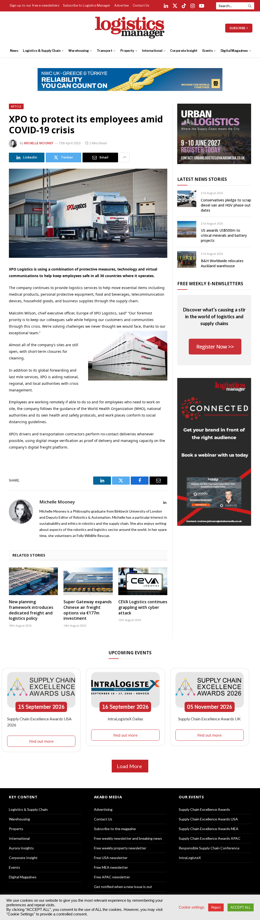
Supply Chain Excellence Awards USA (208, 819)
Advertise (121, 5)
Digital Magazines (234, 51)
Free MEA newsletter (111, 867)
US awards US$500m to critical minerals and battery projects (224, 235)
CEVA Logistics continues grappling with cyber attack (142, 607)
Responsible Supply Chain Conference (209, 848)
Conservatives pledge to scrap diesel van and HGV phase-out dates (226, 205)
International (152, 51)
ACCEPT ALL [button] (241, 907)
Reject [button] (216, 907)
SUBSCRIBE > (239, 28)
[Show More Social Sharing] (124, 157)
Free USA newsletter (110, 857)
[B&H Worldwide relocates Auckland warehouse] (186, 259)
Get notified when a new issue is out (123, 886)
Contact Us (141, 5)
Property (127, 51)
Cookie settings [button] (191, 907)
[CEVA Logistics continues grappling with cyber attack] (142, 581)
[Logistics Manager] (130, 28)
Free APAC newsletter (112, 877)
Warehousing (78, 51)
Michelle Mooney (39, 143)
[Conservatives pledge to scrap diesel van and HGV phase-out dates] (186, 199)
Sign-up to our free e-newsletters (34, 5)
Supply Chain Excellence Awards (204, 809)
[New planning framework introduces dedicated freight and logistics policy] (33, 581)
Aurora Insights (21, 848)
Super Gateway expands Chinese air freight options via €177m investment (87, 610)
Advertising (103, 809)
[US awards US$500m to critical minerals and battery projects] (186, 229)
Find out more (41, 741)
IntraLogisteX (190, 857)
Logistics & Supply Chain (41, 51)
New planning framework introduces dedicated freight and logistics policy (31, 610)
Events (207, 51)
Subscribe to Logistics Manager (86, 5)
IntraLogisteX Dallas (125, 718)
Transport (104, 51)
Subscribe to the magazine (115, 829)
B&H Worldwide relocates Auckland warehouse (222, 263)
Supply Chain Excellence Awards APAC (209, 838)
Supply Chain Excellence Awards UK (209, 718)
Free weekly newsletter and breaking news (128, 838)
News (14, 51)
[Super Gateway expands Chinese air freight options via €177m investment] (87, 581)
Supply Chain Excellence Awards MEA (208, 829)
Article (16, 106)
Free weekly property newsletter (120, 848)
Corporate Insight (183, 51)
